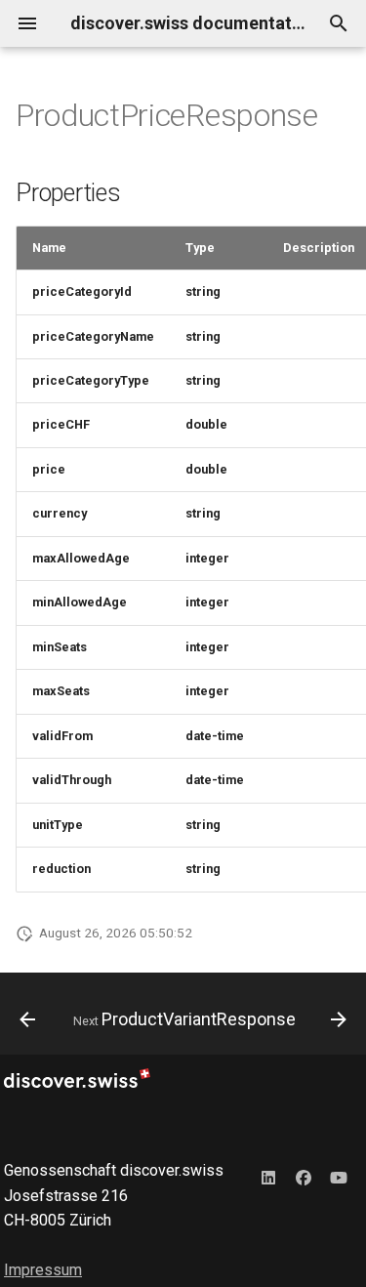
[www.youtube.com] (338, 1177)
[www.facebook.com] (303, 1177)
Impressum (43, 1270)
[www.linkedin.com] (268, 1177)
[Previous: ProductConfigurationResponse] (27, 1019)
